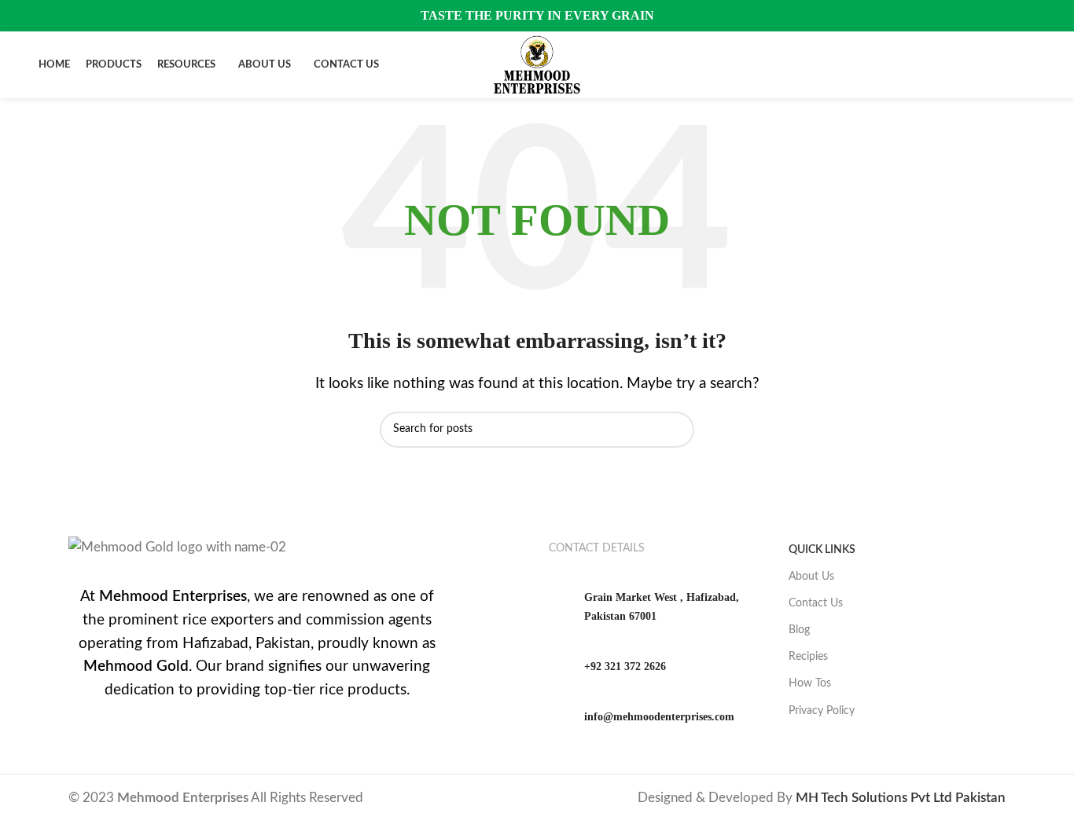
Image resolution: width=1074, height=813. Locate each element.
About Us (811, 576)
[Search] (1030, 65)
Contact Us (816, 603)
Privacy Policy (822, 710)
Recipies (808, 656)
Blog (799, 629)
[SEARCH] (676, 430)
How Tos (810, 683)
